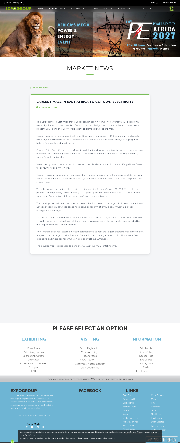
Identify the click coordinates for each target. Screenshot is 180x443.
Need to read (156, 414)
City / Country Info (89, 367)
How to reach (90, 356)
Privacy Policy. (109, 438)
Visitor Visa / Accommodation (90, 364)
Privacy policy (44, 415)
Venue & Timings (89, 352)
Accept (153, 438)
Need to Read (146, 356)
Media (146, 367)
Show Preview (87, 359)
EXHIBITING (56, 8)
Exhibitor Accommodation (33, 363)
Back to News (41, 88)
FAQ (33, 371)
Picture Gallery (146, 352)
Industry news (146, 363)
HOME (40, 9)
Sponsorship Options (33, 356)
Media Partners (157, 395)
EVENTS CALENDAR (101, 9)
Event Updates (143, 371)
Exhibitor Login (129, 407)
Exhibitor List (146, 348)
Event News (146, 359)
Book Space (33, 348)
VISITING (76, 8)
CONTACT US (144, 9)
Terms (154, 410)
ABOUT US (124, 9)
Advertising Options (34, 352)
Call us (152, 3)
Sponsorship (128, 403)
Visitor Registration (89, 348)
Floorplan (34, 367)
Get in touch (167, 3)
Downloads (34, 359)
